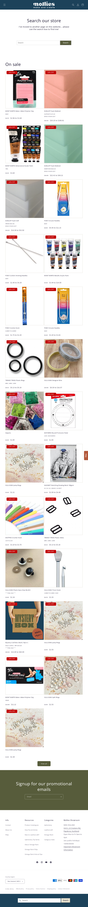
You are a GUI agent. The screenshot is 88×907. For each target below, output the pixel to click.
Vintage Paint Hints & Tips (33, 854)
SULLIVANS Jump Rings (13, 485)
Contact (8, 825)
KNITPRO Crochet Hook (13, 538)
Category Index (49, 840)
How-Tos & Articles (31, 830)
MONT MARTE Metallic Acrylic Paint (56, 276)
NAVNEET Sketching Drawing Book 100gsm (59, 485)
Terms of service (40, 889)
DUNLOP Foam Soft (12, 221)
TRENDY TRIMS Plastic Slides (54, 538)
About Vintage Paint (32, 845)
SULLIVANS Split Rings (52, 697)
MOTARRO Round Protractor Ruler (56, 433)
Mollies (12, 889)
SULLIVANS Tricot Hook (52, 590)
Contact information (64, 889)
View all (44, 764)
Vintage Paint (48, 835)
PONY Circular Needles (52, 221)
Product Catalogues (32, 825)
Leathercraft (48, 830)
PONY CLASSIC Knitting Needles (16, 276)
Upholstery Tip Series (32, 840)
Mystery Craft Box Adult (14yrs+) (16, 643)
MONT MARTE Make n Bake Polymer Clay (19, 111)
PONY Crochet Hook (12, 328)
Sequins (8, 433)
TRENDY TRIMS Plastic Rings (15, 380)
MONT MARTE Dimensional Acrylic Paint (19, 166)
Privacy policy (30, 889)
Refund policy (20, 889)
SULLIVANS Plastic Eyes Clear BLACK (17, 590)
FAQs (7, 835)
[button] (4, 4)
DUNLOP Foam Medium (52, 111)
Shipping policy (51, 889)
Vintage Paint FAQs (31, 849)
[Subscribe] (60, 796)
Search (65, 43)
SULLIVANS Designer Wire (53, 380)
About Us (8, 830)
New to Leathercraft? (32, 835)
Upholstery (48, 825)
